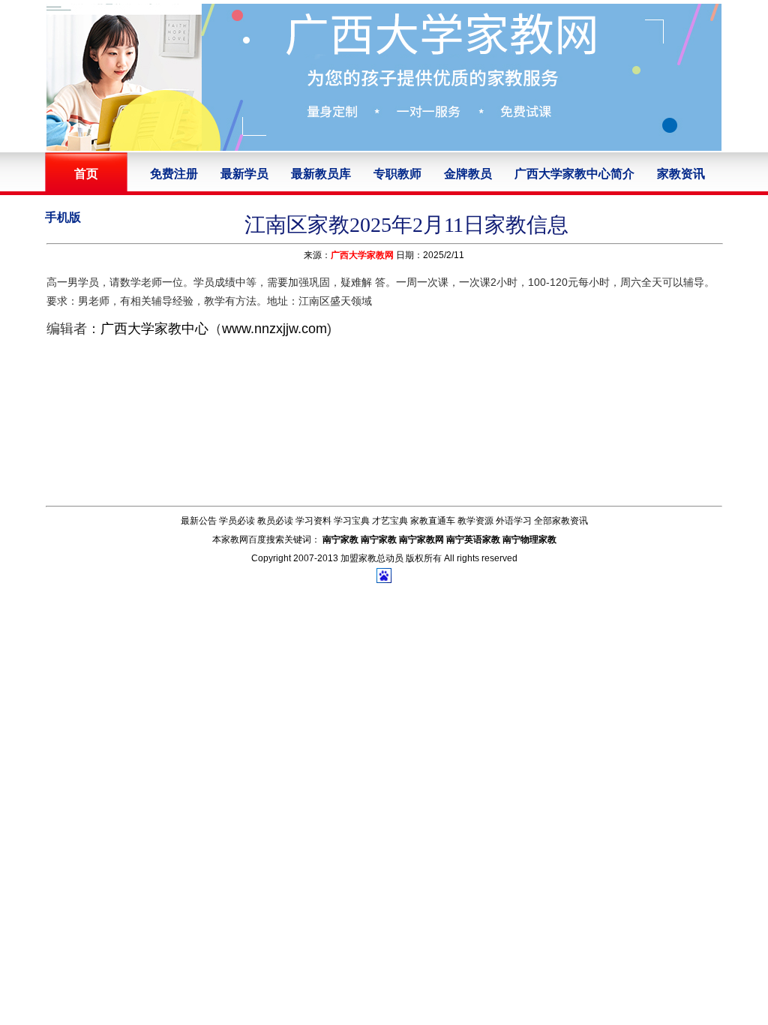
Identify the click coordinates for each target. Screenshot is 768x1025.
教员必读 (275, 521)
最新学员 (244, 173)
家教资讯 (681, 173)
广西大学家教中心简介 (574, 173)
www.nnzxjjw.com (274, 328)
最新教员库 (321, 173)
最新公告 (199, 521)
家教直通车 (432, 521)
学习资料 (314, 521)
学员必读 (237, 521)
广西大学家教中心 (154, 328)
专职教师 (398, 173)
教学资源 (476, 521)
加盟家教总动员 (372, 558)
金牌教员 (468, 173)
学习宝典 (352, 521)
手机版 (63, 217)
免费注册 (174, 173)
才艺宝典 (390, 521)
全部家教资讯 (561, 521)
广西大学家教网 (362, 255)
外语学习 (514, 521)
